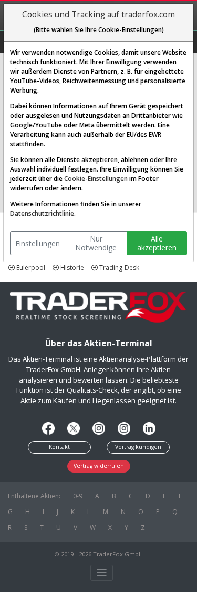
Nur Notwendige (96, 243)
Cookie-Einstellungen (96, 178)
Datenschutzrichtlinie (42, 213)
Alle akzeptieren (157, 243)
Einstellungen (37, 243)
